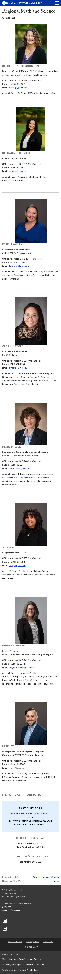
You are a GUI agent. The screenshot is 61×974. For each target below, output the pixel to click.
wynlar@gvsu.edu (17, 768)
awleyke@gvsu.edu (19, 266)
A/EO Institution (15, 941)
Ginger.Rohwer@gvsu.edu (21, 667)
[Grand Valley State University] (22, 4)
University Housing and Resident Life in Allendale (24, 965)
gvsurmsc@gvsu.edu (11, 910)
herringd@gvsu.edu (18, 87)
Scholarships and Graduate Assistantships (21, 970)
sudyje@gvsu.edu (17, 565)
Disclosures (48, 941)
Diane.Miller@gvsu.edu (20, 468)
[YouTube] (5, 928)
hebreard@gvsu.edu (18, 171)
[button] (57, 3)
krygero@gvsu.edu (18, 368)
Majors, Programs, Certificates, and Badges (21, 959)
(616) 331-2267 (9, 907)
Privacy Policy (32, 941)
